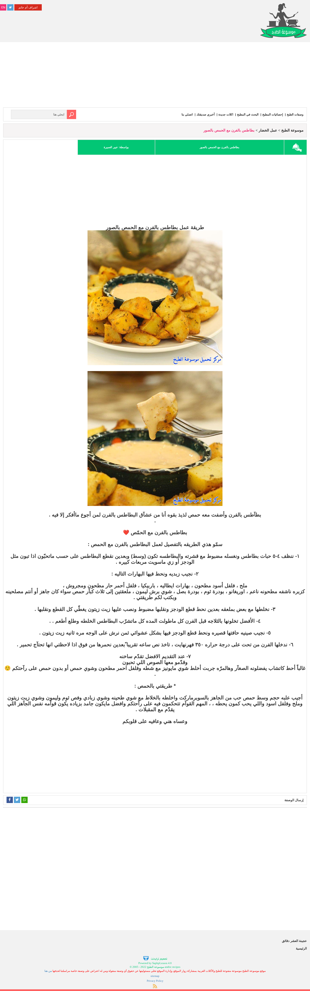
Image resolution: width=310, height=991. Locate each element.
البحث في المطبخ (248, 114)
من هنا (48, 970)
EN (3, 7)
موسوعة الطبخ (292, 130)
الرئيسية (301, 948)
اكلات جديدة (225, 114)
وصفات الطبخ (295, 114)
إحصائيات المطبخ (272, 114)
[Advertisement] (155, 75)
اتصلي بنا (187, 114)
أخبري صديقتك (206, 114)
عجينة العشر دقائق (294, 941)
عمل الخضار (268, 130)
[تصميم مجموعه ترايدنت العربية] (155, 958)
